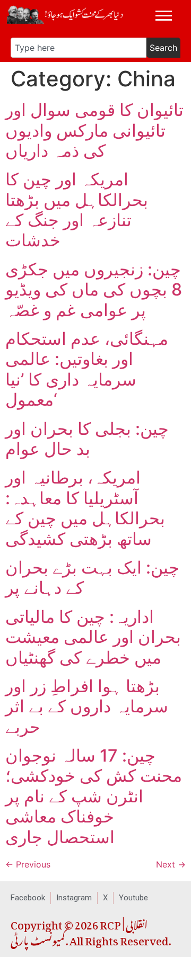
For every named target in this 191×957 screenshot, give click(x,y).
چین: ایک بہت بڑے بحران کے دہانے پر (92, 577)
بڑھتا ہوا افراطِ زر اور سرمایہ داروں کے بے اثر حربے (86, 706)
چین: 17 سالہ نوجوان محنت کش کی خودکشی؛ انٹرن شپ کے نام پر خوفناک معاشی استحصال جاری (93, 796)
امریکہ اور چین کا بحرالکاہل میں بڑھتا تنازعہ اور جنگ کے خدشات (76, 210)
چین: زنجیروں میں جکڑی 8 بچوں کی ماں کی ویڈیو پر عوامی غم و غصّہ (93, 289)
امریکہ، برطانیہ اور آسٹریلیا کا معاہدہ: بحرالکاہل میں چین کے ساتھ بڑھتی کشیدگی (85, 508)
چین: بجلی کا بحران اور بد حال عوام (87, 438)
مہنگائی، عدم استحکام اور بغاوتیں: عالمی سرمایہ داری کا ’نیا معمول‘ (86, 369)
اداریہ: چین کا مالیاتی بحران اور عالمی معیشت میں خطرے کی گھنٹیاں (93, 637)
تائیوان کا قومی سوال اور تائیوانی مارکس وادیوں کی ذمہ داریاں (94, 130)
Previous (27, 864)
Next (171, 864)
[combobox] (78, 48)
